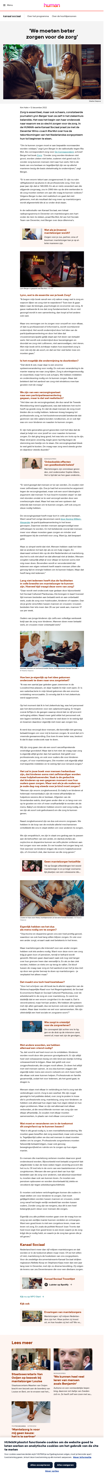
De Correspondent (64, 152)
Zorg (39, 155)
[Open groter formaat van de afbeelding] (52, 269)
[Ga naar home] (52, 5)
